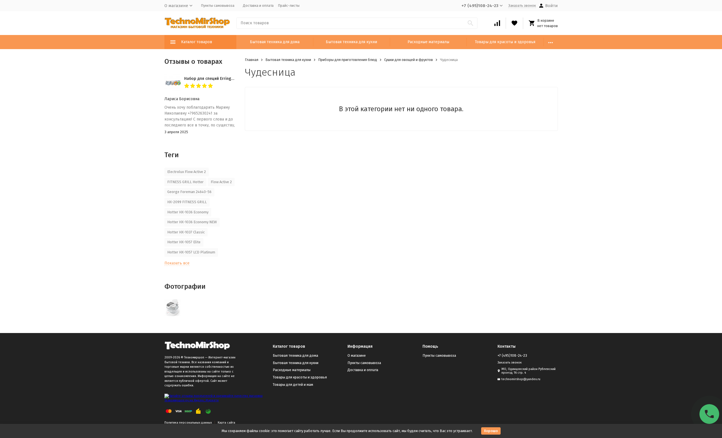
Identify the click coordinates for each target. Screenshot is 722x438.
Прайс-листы (289, 5)
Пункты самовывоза (217, 5)
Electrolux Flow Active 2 (186, 172)
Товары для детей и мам (293, 384)
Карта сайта (226, 422)
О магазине (356, 355)
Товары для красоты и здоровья (505, 42)
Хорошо (491, 431)
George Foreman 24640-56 (189, 192)
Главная (251, 60)
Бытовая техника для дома (275, 42)
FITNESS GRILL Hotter (185, 182)
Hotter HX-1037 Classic (186, 232)
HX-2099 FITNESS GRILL (187, 202)
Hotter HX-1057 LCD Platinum (191, 252)
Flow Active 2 (221, 182)
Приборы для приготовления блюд (347, 60)
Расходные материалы (428, 42)
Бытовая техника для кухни (351, 42)
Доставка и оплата (258, 5)
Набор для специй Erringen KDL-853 (218, 78)
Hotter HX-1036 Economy (187, 212)
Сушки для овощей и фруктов (408, 60)
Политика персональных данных (188, 422)
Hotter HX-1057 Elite (184, 242)
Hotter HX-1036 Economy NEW (192, 222)
